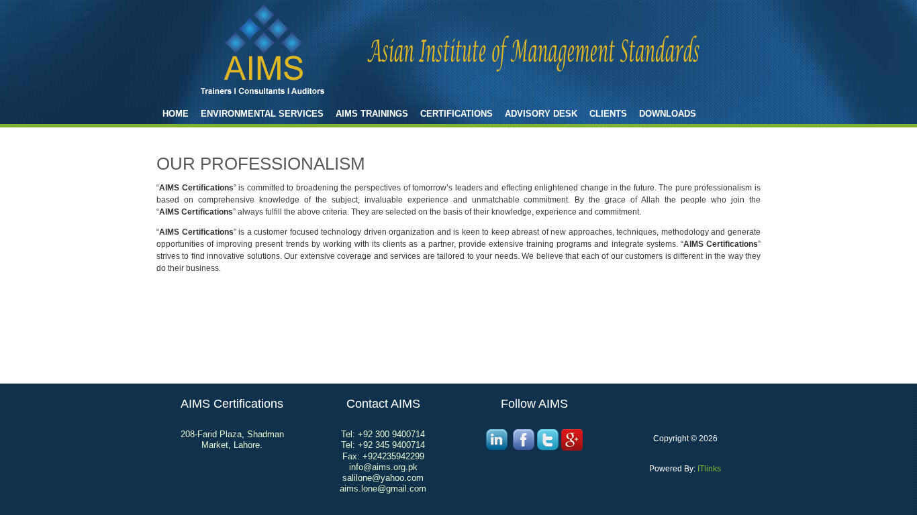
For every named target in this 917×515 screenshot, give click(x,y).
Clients (608, 114)
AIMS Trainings (372, 114)
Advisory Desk (541, 114)
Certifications (456, 114)
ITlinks (708, 468)
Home (175, 114)
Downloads (667, 114)
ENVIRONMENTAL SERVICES (262, 114)
